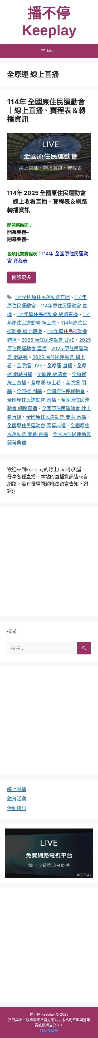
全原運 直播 (59, 366)
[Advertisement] (49, 560)
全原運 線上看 (46, 383)
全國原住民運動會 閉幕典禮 (36, 426)
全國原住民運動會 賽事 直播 (56, 417)
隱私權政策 (49, 1030)
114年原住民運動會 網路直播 (47, 314)
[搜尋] (84, 648)
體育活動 (16, 799)
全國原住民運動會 (66, 391)
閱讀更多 (21, 277)
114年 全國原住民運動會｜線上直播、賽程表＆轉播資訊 (46, 110)
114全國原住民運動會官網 (42, 297)
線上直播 (16, 789)
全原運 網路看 (52, 374)
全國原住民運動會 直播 (31, 400)
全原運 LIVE (29, 366)
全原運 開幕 (29, 391)
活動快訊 (16, 808)
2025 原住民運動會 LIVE (47, 340)
